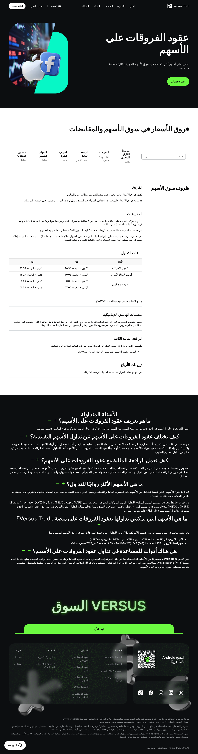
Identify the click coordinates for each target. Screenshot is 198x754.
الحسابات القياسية (113, 657)
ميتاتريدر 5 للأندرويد (46, 657)
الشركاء (85, 6)
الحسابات (117, 650)
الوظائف (18, 664)
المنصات (51, 650)
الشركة (19, 650)
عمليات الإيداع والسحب (111, 670)
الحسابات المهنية (114, 664)
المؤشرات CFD (81, 687)
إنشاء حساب (17, 6)
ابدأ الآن (99, 629)
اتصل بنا (18, 657)
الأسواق (85, 650)
